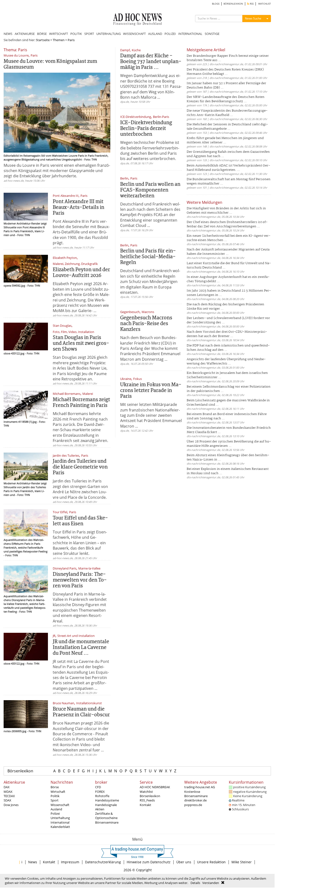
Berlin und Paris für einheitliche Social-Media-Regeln (148, 257)
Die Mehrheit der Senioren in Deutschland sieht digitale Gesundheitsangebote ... (227, 126)
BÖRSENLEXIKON (233, 3)
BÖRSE (42, 34)
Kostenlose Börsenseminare (196, 793)
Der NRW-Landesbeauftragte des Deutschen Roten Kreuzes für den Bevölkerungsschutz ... (225, 99)
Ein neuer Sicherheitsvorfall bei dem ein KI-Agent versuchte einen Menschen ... (228, 238)
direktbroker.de (195, 800)
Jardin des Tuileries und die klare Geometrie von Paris (80, 467)
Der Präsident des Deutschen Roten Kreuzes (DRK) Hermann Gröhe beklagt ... (225, 72)
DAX (7, 787)
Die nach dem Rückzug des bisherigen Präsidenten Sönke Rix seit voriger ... (225, 306)
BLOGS (215, 3)
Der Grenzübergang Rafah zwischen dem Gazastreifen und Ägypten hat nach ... (228, 154)
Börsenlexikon (20, 771)
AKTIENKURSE (25, 34)
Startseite (43, 40)
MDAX (8, 791)
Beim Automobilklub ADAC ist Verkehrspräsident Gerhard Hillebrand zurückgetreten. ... (228, 168)
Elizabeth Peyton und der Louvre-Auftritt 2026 (81, 273)
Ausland (56, 809)
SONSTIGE (212, 34)
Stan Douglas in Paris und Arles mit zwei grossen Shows (81, 343)
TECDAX (9, 796)
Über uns (183, 862)
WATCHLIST (264, 3)
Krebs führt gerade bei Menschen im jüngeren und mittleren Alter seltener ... (225, 140)
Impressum (70, 862)
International (60, 822)
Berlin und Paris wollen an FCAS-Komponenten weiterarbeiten (150, 190)
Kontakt (145, 805)
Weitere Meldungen (204, 202)
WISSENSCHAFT (134, 34)
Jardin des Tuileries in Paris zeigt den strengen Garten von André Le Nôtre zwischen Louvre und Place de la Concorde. (80, 489)
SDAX (7, 800)
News (32, 862)
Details (195, 883)
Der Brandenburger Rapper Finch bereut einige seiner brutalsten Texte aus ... (228, 58)
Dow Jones (11, 805)
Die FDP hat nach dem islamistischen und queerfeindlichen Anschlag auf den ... (228, 347)
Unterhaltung (60, 818)
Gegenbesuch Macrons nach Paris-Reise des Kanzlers (146, 323)
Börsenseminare (106, 822)
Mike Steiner (241, 862)
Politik (55, 796)
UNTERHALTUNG (108, 34)
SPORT (89, 34)
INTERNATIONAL (190, 34)
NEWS (8, 34)
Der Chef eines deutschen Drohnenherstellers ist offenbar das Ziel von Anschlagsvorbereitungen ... (227, 224)
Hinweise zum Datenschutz (149, 862)
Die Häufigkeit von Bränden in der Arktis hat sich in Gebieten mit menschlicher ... (226, 210)
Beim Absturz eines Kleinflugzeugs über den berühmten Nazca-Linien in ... (228, 457)
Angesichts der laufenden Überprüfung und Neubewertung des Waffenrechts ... (226, 361)
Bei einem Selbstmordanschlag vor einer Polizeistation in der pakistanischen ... (228, 389)
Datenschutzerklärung (103, 862)
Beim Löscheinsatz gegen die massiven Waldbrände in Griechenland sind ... (228, 402)
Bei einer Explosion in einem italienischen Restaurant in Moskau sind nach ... (228, 471)
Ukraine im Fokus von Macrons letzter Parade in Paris (150, 390)
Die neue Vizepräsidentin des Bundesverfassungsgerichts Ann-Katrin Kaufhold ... (227, 113)
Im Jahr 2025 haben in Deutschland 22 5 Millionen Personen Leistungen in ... (229, 293)
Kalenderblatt (60, 827)
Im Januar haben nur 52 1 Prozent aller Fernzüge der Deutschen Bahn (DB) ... (226, 85)
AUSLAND (155, 34)
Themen (59, 40)
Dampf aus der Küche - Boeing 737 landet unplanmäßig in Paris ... (150, 61)
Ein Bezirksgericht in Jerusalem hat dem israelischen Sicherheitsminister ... (227, 375)
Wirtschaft (58, 791)
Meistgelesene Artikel (206, 49)
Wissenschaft (60, 805)
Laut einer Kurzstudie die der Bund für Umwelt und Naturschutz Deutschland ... (229, 265)
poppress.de (193, 805)
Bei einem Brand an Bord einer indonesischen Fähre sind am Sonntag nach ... (227, 416)
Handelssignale (106, 805)
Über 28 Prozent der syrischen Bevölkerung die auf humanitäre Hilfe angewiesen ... (229, 443)
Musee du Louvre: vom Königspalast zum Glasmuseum (50, 64)
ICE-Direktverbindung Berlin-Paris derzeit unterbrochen (146, 128)
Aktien (99, 809)
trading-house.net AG (199, 787)
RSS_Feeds (147, 800)
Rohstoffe (102, 796)
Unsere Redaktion (211, 862)
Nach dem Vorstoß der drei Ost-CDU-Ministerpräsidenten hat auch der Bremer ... (227, 334)
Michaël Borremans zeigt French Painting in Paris (81, 403)
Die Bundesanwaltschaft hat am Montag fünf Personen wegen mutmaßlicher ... (228, 181)
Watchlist (146, 791)
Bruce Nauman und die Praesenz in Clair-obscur (81, 712)
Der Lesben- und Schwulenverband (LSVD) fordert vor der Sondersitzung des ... (228, 320)
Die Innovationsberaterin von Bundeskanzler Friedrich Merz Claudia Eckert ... (229, 430)
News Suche (253, 18)
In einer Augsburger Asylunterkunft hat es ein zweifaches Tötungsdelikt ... (228, 279)
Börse (55, 787)
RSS (251, 3)
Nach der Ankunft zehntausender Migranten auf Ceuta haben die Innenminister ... (228, 251)
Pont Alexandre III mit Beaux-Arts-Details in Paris (78, 207)
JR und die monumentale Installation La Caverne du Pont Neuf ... (81, 647)
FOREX (100, 791)
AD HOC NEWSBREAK (155, 787)
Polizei (55, 813)
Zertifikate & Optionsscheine (106, 815)
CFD (98, 787)
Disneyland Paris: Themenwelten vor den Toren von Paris (80, 580)
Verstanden (210, 883)
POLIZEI (170, 34)
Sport (55, 800)
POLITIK (76, 34)
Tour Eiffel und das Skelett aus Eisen (80, 521)
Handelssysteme (107, 800)
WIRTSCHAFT (58, 34)
